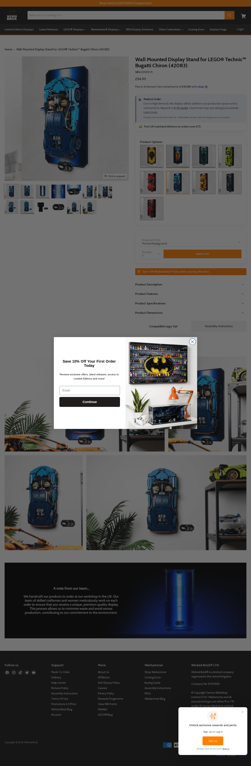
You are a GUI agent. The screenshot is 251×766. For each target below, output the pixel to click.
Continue (90, 402)
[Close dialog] (192, 342)
